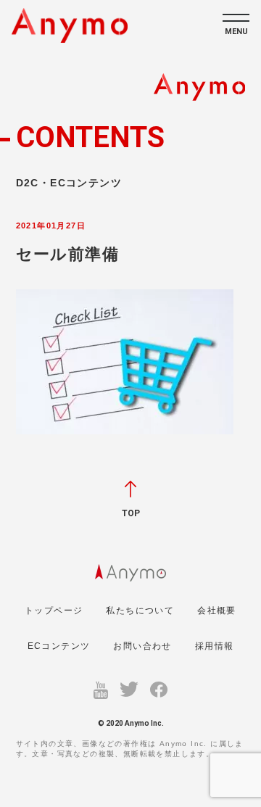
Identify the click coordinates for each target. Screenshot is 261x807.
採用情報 (214, 646)
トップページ (54, 610)
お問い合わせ (142, 646)
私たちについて (140, 610)
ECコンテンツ (59, 646)
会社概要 (216, 610)
